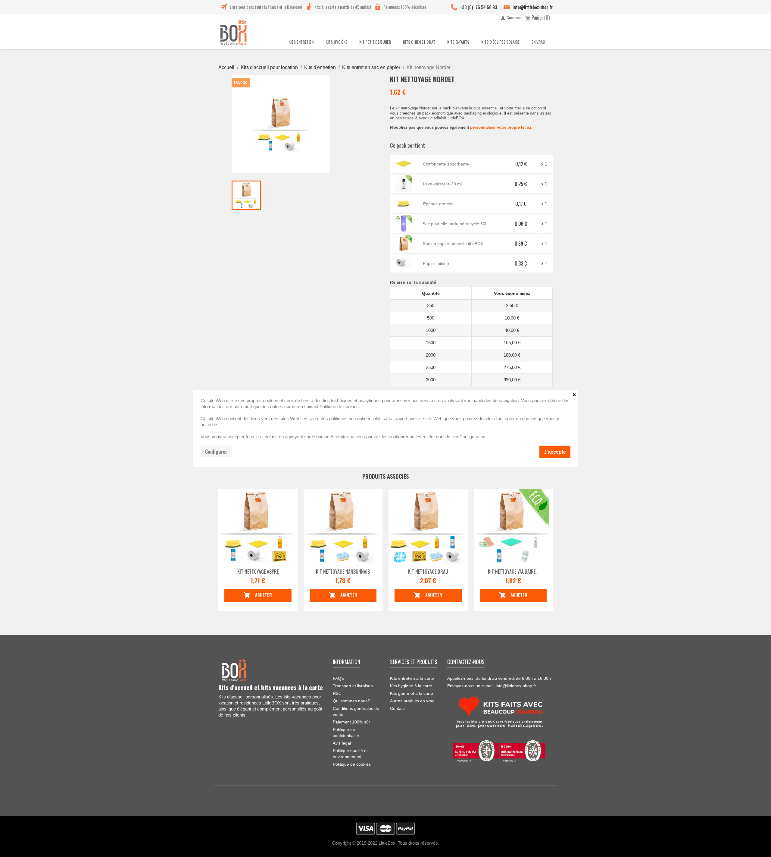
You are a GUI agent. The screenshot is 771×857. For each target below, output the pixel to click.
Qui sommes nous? (351, 700)
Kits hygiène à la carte (411, 685)
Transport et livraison (353, 685)
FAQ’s (338, 678)
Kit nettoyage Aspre (258, 572)
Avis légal (342, 743)
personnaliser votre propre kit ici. (501, 127)
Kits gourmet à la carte (411, 693)
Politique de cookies (352, 764)
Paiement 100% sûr (351, 722)
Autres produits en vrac (412, 700)
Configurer (216, 451)
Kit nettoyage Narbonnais (343, 572)
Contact (397, 708)
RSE (337, 693)
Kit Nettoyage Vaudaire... (513, 572)
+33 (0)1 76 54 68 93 (478, 7)
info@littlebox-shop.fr (533, 7)
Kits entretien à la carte (412, 678)
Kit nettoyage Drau (428, 572)
